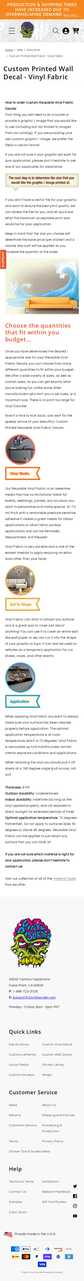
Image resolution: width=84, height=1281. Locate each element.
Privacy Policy (53, 1141)
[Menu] (12, 31)
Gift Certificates (54, 1202)
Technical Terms (21, 1181)
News (13, 1105)
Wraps (47, 1075)
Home (9, 50)
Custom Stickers (21, 1075)
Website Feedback (56, 1191)
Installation (50, 1181)
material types (64, 878)
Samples (15, 1202)
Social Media (18, 1064)
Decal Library (19, 1044)
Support (3, 259)
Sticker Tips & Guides (25, 1151)
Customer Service (23, 1125)
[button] (56, 31)
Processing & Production (52, 1128)
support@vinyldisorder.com (34, 997)
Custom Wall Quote (57, 1054)
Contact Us (17, 1191)
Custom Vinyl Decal (57, 1044)
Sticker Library (53, 1064)
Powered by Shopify (53, 1272)
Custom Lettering (22, 1054)
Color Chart (18, 1212)
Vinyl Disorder (36, 1272)
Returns (15, 1115)
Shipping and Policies (58, 1115)
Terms (13, 1141)
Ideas (46, 1151)
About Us (49, 1105)
